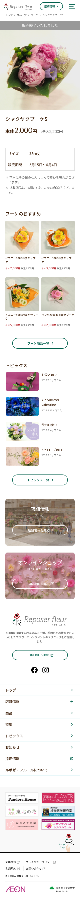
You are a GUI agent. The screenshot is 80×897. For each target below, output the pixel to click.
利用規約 (11, 868)
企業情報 (10, 862)
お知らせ (12, 747)
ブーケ (34, 15)
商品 (8, 713)
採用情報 (12, 758)
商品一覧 (22, 15)
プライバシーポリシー (39, 862)
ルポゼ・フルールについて (26, 770)
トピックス (14, 735)
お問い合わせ (34, 868)
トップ (9, 15)
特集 (8, 724)
